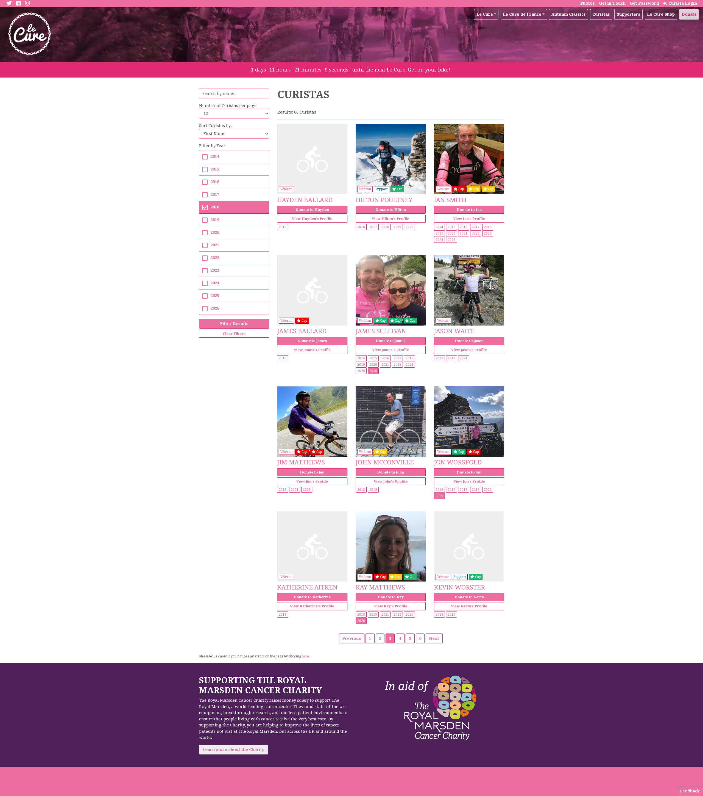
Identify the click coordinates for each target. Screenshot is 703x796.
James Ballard (302, 331)
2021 (214, 245)
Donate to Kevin (469, 597)
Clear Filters (234, 334)
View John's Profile (391, 481)
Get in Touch (612, 3)
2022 (214, 257)
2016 (214, 181)
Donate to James (312, 341)
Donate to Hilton (390, 210)
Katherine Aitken (307, 587)
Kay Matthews (380, 587)
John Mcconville (385, 462)
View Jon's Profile (469, 481)
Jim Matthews (301, 462)
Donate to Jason (469, 341)
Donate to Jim (312, 472)
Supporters (628, 14)
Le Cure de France (522, 14)
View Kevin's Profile (469, 606)
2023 (214, 270)
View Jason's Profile (469, 350)
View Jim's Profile (312, 481)
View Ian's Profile (469, 219)
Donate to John (390, 472)
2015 (214, 169)
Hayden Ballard (305, 199)
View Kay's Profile (390, 606)
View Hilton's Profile (390, 219)
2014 (214, 156)
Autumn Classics (568, 14)
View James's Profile (312, 350)
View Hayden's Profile (312, 219)
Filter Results (234, 323)
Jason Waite (454, 331)
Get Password (644, 3)
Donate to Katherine (312, 597)
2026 (214, 308)
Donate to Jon (469, 472)
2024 (214, 282)
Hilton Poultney (384, 199)
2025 (214, 295)
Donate (689, 14)
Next (434, 638)
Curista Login (682, 3)
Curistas (601, 14)
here (305, 656)
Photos (587, 3)
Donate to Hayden (312, 210)
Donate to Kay (391, 597)
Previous (351, 638)
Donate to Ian (469, 210)
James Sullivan (381, 331)
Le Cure (484, 14)
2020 (214, 232)
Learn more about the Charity (233, 749)
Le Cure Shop (661, 14)
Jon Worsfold (458, 462)
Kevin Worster (459, 587)
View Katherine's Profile (312, 606)
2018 (214, 207)
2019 (214, 219)
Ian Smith (450, 199)
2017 (214, 194)
